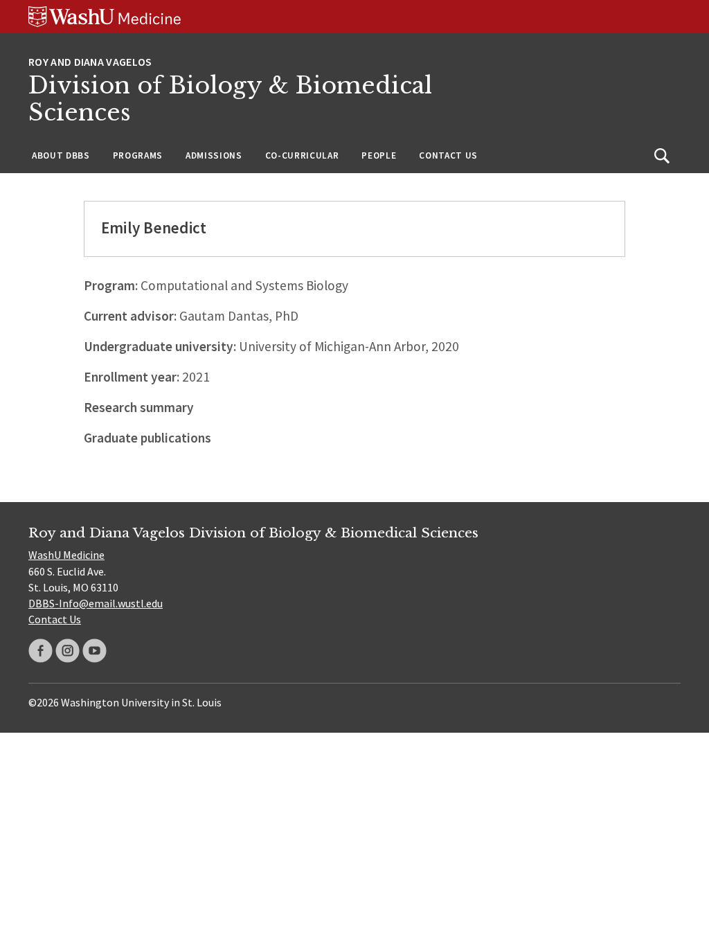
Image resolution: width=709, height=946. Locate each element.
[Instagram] (67, 651)
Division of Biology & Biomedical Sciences (230, 99)
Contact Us (448, 155)
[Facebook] (40, 651)
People (378, 155)
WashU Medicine (66, 555)
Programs (138, 155)
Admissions (214, 155)
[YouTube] (94, 651)
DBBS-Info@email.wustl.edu (95, 603)
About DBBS (61, 155)
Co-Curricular (302, 155)
